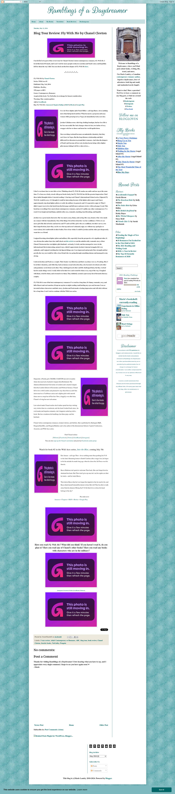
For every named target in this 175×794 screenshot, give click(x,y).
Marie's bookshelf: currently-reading (128, 300)
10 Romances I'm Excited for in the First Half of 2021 (128, 241)
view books (137, 291)
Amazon (49, 105)
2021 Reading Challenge (128, 275)
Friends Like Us (123, 221)
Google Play (80, 105)
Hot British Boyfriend (125, 210)
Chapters (64, 499)
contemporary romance (126, 77)
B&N (67, 105)
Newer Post (38, 725)
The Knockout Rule (125, 200)
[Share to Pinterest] (77, 637)
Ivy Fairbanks (127, 326)
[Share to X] (73, 637)
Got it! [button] (161, 790)
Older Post (104, 725)
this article (69, 241)
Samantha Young (127, 317)
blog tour (83, 640)
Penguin (63, 643)
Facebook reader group (89, 441)
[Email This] (68, 637)
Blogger (108, 778)
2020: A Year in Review (126, 251)
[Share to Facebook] (75, 637)
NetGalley (55, 643)
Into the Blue (82, 449)
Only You (125, 314)
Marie (126, 278)
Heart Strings (127, 323)
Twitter (70, 437)
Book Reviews (71, 21)
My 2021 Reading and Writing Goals (126, 247)
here (86, 66)
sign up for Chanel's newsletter (63, 441)
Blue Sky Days (123, 172)
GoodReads (42, 102)
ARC (78, 640)
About (41, 21)
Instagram (85, 437)
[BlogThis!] (70, 637)
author (137, 77)
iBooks (72, 105)
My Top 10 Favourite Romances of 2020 (125, 255)
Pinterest (82, 590)
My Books (49, 21)
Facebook (63, 437)
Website (55, 437)
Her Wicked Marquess (126, 216)
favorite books (46, 643)
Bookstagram (84, 21)
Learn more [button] (82, 790)
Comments (97, 770)
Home (34, 21)
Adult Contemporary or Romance (63, 640)
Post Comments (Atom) (54, 729)
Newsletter (60, 21)
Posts (94, 766)
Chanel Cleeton (49, 78)
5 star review (45, 640)
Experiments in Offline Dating (131, 307)
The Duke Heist (123, 205)
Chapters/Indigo (58, 105)
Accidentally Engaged (125, 194)
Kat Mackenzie (127, 311)
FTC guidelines (133, 350)
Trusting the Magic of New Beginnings (127, 236)
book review (92, 640)
